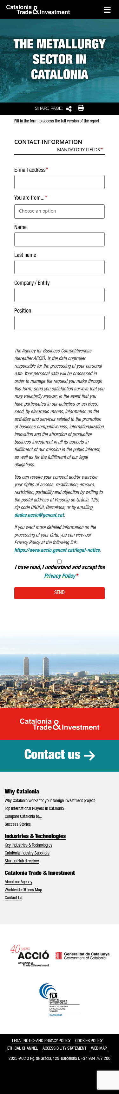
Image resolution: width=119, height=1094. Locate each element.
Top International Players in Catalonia (34, 809)
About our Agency (18, 882)
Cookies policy (88, 1041)
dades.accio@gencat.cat (39, 515)
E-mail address (29, 170)
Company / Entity (32, 283)
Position (22, 311)
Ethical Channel (22, 1049)
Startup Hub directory (22, 861)
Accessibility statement (64, 1049)
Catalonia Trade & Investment (40, 873)
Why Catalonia (22, 792)
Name (20, 228)
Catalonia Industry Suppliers (27, 853)
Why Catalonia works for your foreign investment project (50, 801)
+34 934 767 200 (95, 1059)
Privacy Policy (59, 576)
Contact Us (13, 898)
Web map (99, 1049)
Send (59, 593)
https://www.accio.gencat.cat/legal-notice (57, 550)
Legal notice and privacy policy (41, 1041)
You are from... (29, 198)
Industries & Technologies (35, 837)
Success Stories (18, 825)
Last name (25, 255)
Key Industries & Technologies (28, 845)
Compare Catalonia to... (23, 817)
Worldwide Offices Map (23, 890)
